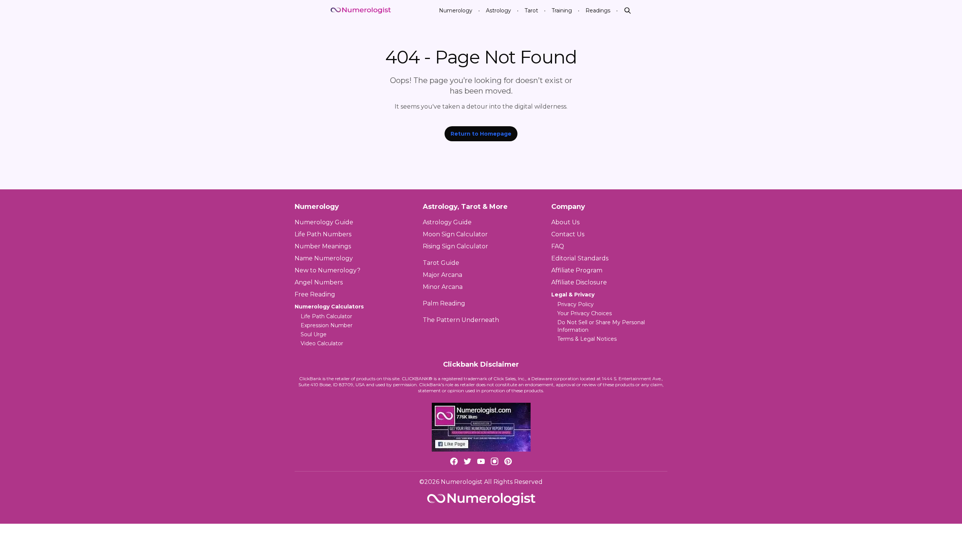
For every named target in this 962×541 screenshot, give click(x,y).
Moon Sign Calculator (455, 234)
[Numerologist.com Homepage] (361, 11)
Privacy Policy (575, 304)
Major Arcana (442, 274)
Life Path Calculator (326, 316)
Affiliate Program (576, 270)
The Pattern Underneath (461, 319)
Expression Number (326, 325)
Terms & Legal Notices (587, 338)
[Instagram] (494, 461)
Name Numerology (324, 258)
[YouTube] (481, 461)
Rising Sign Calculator (455, 246)
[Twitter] (467, 461)
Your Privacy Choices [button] (584, 313)
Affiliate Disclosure (579, 282)
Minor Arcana (443, 286)
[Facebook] (454, 461)
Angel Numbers (319, 282)
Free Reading (315, 294)
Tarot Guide (441, 262)
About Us (565, 222)
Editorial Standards (579, 258)
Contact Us (567, 234)
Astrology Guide (447, 222)
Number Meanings (323, 246)
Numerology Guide (324, 222)
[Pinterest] (508, 461)
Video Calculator (322, 343)
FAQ (557, 246)
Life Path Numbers (323, 234)
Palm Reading (444, 303)
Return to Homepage (481, 133)
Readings (597, 11)
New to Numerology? (327, 270)
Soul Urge (314, 334)
